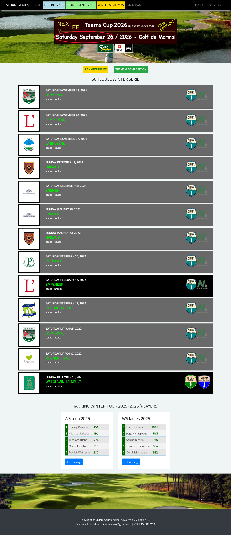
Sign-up (198, 5)
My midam (134, 5)
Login (211, 5)
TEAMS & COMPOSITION (130, 69)
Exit (221, 5)
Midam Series (17, 5)
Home (37, 5)
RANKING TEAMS (96, 69)
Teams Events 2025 (80, 5)
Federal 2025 (53, 5)
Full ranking (73, 462)
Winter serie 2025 (111, 5)
